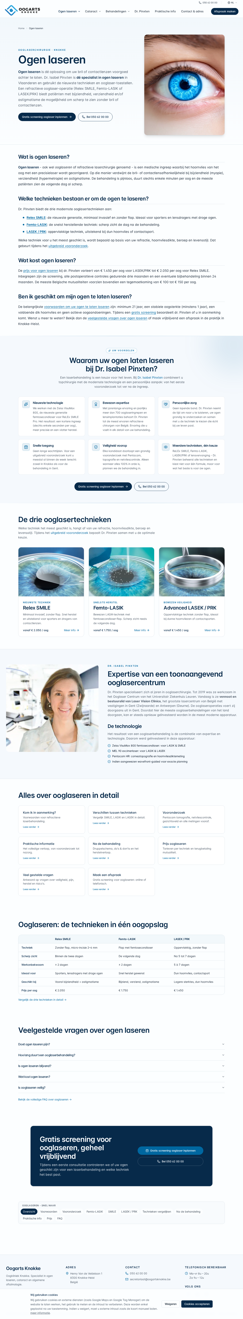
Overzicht (29, 1211)
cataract (22, 1280)
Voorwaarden (48, 1211)
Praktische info (165, 11)
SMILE (112, 1211)
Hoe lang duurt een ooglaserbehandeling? (46, 1055)
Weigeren (171, 1304)
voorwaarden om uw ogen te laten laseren (76, 307)
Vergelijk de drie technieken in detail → (42, 999)
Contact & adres (192, 11)
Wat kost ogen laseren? (34, 1077)
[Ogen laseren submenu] (79, 11)
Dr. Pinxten (142, 11)
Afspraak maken (224, 11)
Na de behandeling (188, 1211)
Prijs (49, 1218)
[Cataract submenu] (100, 11)
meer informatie (40, 1312)
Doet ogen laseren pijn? (34, 1044)
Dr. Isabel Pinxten (150, 377)
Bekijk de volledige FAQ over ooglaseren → (45, 1099)
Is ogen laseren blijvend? (34, 1066)
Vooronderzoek (71, 1211)
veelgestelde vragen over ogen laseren (117, 318)
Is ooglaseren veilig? (31, 1087)
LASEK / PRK (36, 232)
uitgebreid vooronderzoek (68, 246)
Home (21, 28)
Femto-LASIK (37, 225)
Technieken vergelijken (157, 1211)
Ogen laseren (67, 11)
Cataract (91, 11)
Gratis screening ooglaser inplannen (44, 116)
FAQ (59, 1218)
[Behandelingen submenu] (129, 11)
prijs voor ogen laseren (40, 271)
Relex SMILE (36, 218)
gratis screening (143, 312)
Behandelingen (116, 11)
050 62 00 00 (210, 2)
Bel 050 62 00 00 (98, 116)
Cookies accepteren (197, 1304)
